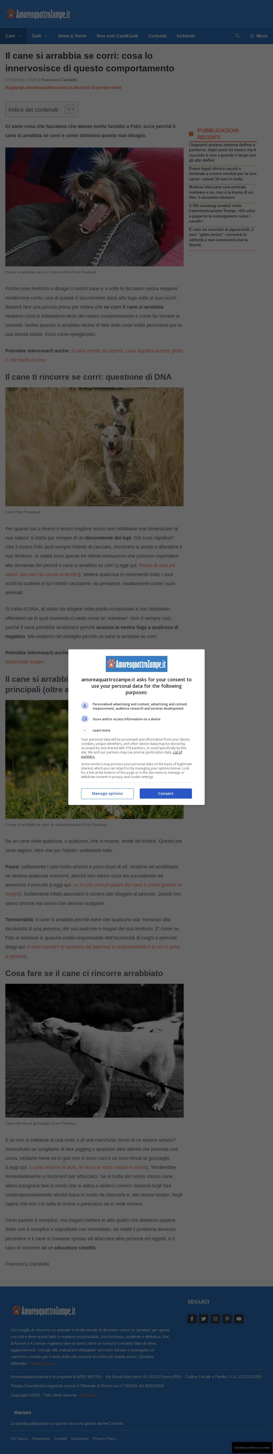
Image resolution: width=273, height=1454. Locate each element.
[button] (136, 730)
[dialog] (136, 727)
